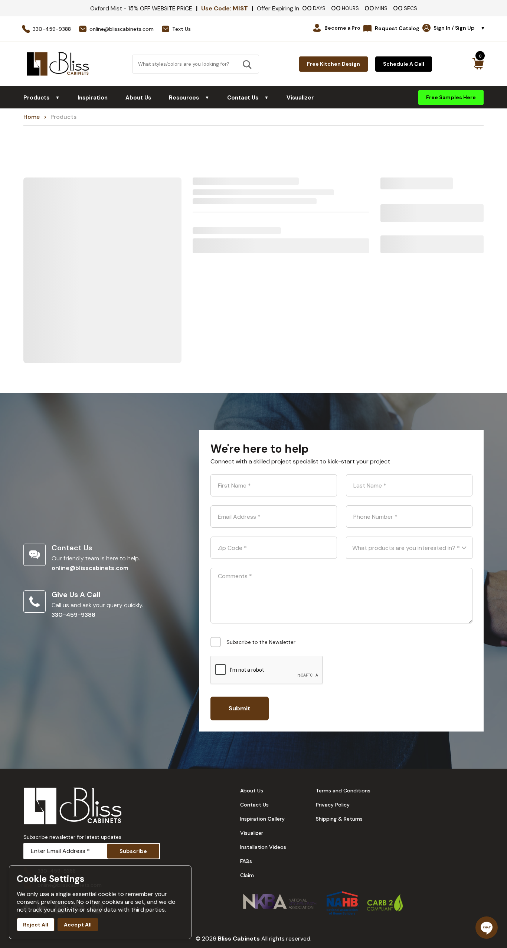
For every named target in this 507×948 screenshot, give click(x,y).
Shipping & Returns (339, 818)
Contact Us (248, 97)
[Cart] (478, 63)
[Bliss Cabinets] (57, 64)
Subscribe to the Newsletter (260, 642)
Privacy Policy (333, 804)
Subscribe (133, 851)
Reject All (35, 924)
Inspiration (93, 97)
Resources (189, 97)
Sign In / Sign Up (459, 28)
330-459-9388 (73, 615)
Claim (247, 875)
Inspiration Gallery (262, 818)
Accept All (78, 924)
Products (41, 97)
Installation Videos (263, 847)
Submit (240, 708)
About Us (138, 97)
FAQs (246, 861)
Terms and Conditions (343, 790)
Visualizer (300, 97)
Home (31, 117)
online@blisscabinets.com (90, 568)
